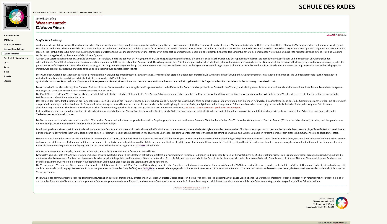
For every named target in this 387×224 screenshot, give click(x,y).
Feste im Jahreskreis (13, 44)
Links (6, 62)
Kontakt (7, 76)
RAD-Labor (9, 40)
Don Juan (148, 168)
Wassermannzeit (95, 12)
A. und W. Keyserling (77, 12)
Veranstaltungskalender (14, 49)
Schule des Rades (11, 35)
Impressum (337, 222)
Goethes (141, 145)
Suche (6, 67)
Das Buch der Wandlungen (16, 58)
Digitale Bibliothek (11, 53)
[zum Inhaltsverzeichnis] (337, 34)
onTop (344, 222)
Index (6, 72)
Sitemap (7, 81)
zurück (332, 34)
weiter (340, 34)
